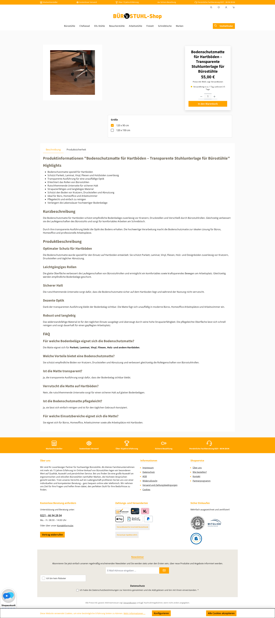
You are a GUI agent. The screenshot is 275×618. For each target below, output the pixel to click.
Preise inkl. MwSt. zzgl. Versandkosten (208, 82)
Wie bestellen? (200, 472)
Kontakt (196, 476)
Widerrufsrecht (150, 480)
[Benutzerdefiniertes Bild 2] (196, 538)
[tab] (53, 149)
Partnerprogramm (202, 480)
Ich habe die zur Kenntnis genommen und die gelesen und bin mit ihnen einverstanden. (139, 590)
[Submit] (164, 570)
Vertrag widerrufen (52, 534)
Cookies (146, 489)
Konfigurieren (161, 613)
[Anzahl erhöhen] (214, 96)
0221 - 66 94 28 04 (51, 515)
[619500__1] (72, 72)
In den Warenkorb (208, 103)
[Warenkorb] (233, 7)
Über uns (197, 467)
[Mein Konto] (226, 7)
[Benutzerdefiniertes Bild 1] (215, 522)
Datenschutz (149, 472)
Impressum (148, 467)
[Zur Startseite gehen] (137, 16)
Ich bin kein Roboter (56, 578)
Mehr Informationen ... (134, 613)
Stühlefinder (226, 26)
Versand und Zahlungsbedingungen (160, 485)
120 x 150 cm (123, 130)
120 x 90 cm (122, 125)
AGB (145, 476)
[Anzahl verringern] (201, 96)
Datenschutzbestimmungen (105, 590)
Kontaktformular (65, 525)
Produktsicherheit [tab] (76, 149)
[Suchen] (211, 7)
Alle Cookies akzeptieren (221, 613)
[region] (72, 72)
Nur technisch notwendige (188, 613)
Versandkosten (129, 602)
